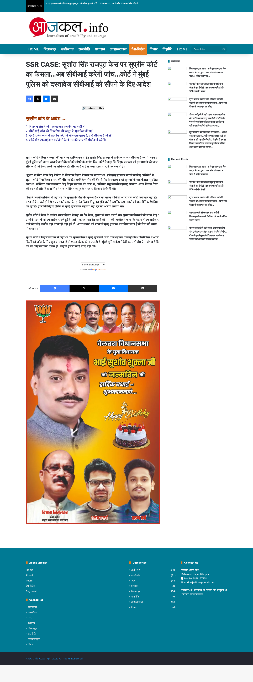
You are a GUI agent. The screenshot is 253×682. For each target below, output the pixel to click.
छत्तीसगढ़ (67, 49)
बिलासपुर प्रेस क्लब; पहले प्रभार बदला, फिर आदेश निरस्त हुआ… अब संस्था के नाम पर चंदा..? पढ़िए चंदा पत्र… (207, 72)
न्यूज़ (30, 617)
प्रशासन (100, 49)
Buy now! (31, 591)
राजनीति (84, 49)
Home (33, 49)
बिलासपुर (50, 49)
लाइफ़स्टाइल (118, 49)
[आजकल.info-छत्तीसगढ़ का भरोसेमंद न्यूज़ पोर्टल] (68, 28)
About (29, 575)
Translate (102, 270)
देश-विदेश (138, 49)
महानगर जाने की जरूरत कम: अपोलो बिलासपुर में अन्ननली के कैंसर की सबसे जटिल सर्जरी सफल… (208, 216)
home (182, 49)
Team (29, 580)
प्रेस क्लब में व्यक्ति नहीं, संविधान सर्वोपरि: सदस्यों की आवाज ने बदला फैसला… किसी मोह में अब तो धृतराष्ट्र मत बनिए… (208, 103)
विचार (154, 49)
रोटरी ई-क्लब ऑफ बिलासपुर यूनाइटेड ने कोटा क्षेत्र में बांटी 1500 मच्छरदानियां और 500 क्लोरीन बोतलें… (93, 3)
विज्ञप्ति (167, 49)
